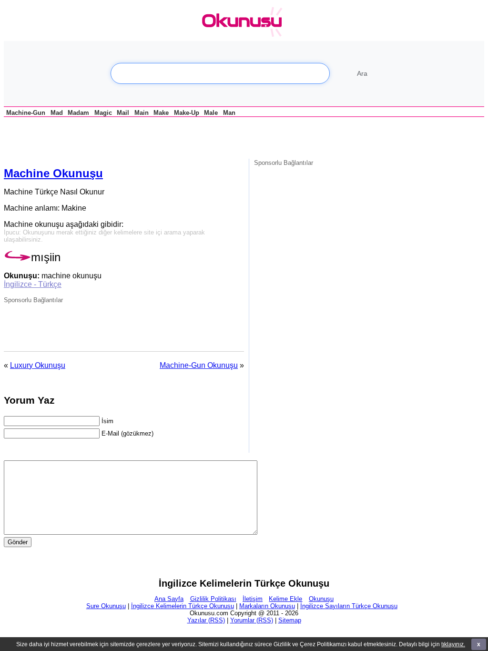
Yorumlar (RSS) (251, 620)
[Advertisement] (115, 137)
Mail (123, 112)
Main (141, 112)
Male (211, 112)
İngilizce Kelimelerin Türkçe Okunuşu (182, 606)
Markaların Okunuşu (267, 606)
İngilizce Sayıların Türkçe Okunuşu (348, 606)
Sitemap (289, 620)
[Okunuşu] (244, 22)
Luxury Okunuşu (37, 365)
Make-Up (186, 112)
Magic (103, 112)
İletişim (253, 598)
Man (229, 112)
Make (161, 112)
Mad (57, 112)
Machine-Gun (25, 112)
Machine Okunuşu (53, 173)
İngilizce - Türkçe (32, 284)
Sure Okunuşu (106, 606)
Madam (78, 112)
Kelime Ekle (285, 598)
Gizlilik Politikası (213, 598)
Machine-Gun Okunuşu (199, 365)
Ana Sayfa (168, 598)
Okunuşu (321, 598)
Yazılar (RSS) (206, 620)
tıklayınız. (453, 644)
